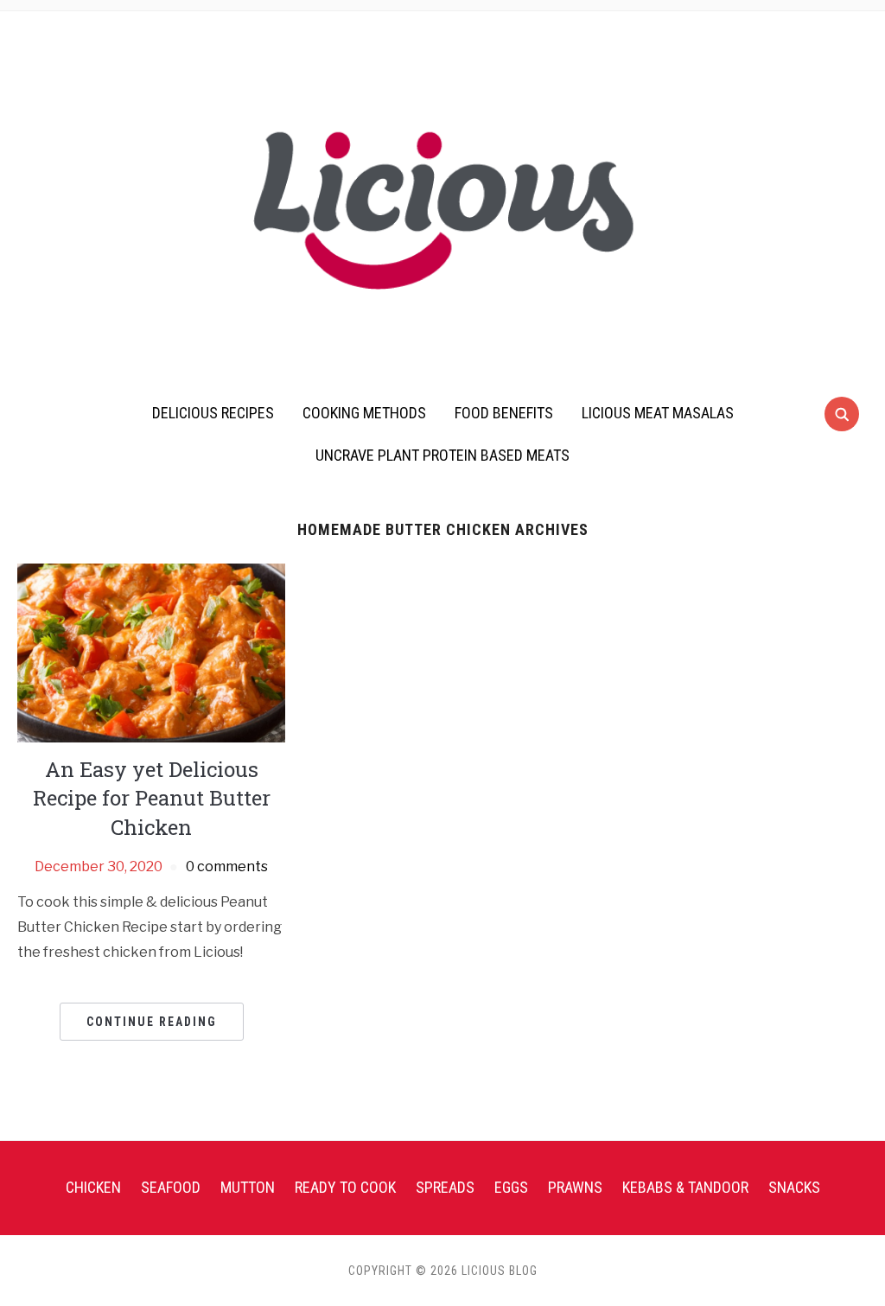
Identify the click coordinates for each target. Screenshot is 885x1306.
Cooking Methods (364, 413)
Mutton (247, 1187)
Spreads (445, 1187)
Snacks (794, 1187)
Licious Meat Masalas (658, 413)
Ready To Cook (345, 1187)
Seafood (171, 1187)
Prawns (575, 1187)
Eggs (511, 1187)
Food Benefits (504, 413)
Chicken (93, 1187)
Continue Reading (151, 1022)
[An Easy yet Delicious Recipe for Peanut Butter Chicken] (151, 652)
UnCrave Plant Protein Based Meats (442, 455)
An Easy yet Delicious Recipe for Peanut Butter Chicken (152, 798)
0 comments (227, 866)
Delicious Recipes (213, 413)
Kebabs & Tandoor (685, 1187)
